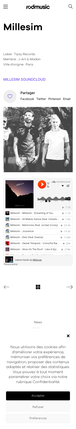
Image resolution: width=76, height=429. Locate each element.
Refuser (38, 407)
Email (67, 99)
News (38, 322)
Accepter (38, 395)
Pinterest (54, 99)
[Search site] (70, 7)
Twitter (41, 99)
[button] (68, 336)
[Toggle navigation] (5, 6)
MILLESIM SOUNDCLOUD (24, 80)
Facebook (27, 99)
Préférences (38, 418)
